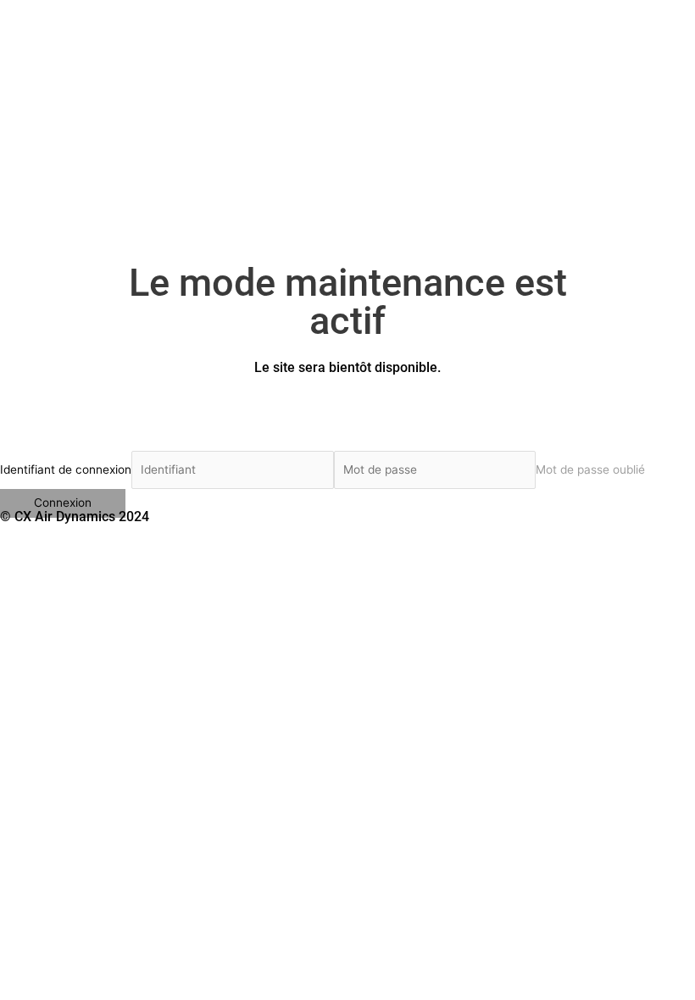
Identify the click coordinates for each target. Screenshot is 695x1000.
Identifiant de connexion (65, 469)
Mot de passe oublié (590, 469)
